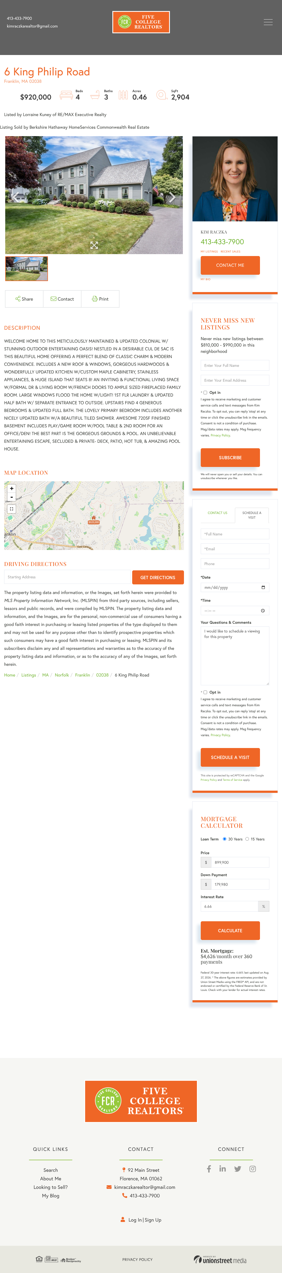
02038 (102, 675)
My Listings (209, 251)
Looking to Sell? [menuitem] (51, 1187)
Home (9, 675)
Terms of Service (232, 780)
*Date (206, 577)
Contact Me (230, 265)
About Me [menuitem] (50, 1178)
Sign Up (153, 1219)
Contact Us (217, 513)
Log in (135, 1219)
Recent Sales (231, 251)
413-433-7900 (19, 18)
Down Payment (214, 874)
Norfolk (62, 675)
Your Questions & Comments (226, 622)
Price (205, 852)
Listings (28, 675)
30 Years (235, 839)
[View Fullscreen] (11, 509)
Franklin (82, 675)
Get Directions (157, 577)
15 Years (258, 839)
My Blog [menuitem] (50, 1195)
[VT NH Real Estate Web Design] (220, 1259)
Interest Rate (212, 896)
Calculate (230, 930)
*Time (206, 600)
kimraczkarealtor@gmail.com (32, 26)
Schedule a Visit (251, 515)
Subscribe (230, 457)
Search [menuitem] (51, 1170)
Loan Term (210, 839)
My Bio (206, 279)
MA (45, 675)
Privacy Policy (220, 435)
